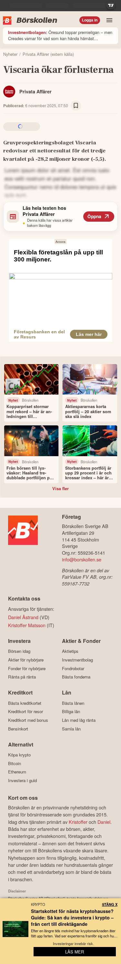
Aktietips (70, 651)
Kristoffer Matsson (26, 625)
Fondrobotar (73, 668)
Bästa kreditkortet (24, 703)
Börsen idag (19, 651)
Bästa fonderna (76, 677)
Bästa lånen (73, 703)
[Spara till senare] (76, 105)
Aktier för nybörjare (26, 660)
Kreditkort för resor (25, 711)
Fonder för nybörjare (26, 668)
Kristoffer (78, 821)
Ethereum (17, 772)
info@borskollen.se (81, 559)
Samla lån (71, 729)
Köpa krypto (19, 755)
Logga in (89, 20)
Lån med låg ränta (79, 720)
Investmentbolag (77, 660)
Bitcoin (14, 763)
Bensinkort (18, 729)
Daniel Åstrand (23, 617)
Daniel (103, 821)
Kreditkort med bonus (28, 720)
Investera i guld (22, 780)
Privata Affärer (35, 91)
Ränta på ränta (22, 677)
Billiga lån (71, 711)
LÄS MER (74, 952)
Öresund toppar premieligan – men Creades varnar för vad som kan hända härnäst (60, 35)
